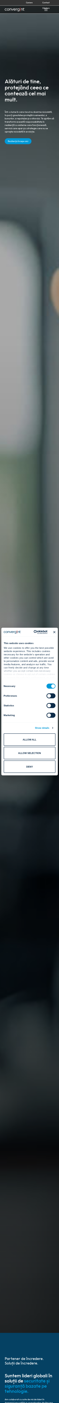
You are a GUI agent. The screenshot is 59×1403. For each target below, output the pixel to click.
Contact (46, 2)
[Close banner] (54, 632)
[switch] (50, 695)
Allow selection (29, 753)
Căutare (46, 8)
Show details (42, 728)
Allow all (29, 739)
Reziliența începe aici (18, 141)
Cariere (29, 2)
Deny (29, 766)
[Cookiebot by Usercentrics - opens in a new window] (35, 632)
